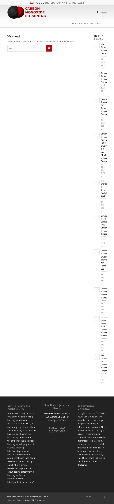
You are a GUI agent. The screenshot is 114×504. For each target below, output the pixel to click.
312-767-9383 (75, 3)
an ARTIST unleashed (36, 500)
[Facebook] (100, 497)
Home (85, 23)
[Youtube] (104, 497)
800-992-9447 (54, 3)
